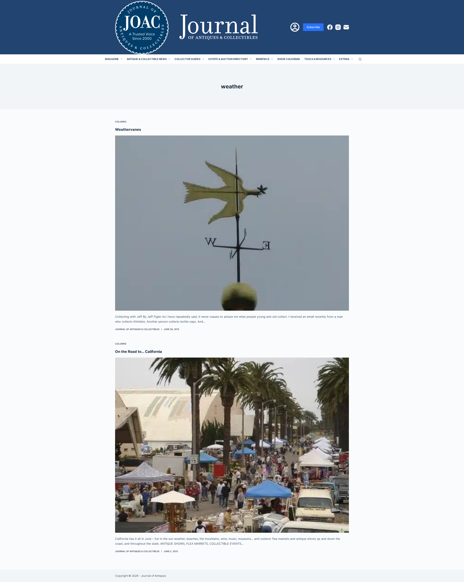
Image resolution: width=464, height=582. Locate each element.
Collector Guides (187, 59)
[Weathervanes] (232, 223)
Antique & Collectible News (147, 59)
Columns (120, 121)
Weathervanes (128, 129)
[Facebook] (330, 27)
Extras (344, 59)
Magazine (112, 59)
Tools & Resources (317, 59)
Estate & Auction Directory (228, 59)
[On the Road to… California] (232, 445)
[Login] (294, 27)
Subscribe (313, 27)
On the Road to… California (138, 351)
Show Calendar (288, 59)
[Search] (360, 59)
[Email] (346, 27)
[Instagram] (338, 27)
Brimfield (262, 59)
